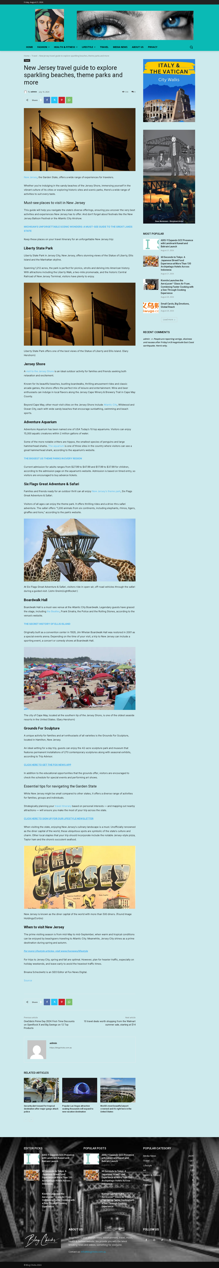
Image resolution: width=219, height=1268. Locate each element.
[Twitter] (54, 100)
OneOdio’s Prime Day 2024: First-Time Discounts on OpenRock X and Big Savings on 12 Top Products (49, 1024)
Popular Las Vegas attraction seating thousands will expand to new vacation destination (77, 1109)
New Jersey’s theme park (106, 491)
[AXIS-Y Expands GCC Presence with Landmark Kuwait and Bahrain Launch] (151, 244)
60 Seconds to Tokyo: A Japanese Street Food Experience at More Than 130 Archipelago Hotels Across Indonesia (176, 263)
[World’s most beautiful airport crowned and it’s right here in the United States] (117, 1090)
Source (28, 980)
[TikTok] (162, 1240)
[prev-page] (26, 1120)
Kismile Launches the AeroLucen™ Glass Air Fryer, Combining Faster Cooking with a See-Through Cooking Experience (177, 286)
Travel (34, 55)
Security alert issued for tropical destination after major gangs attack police (41, 1109)
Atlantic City (110, 404)
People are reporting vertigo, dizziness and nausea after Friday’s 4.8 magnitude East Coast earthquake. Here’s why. (168, 342)
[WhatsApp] (69, 100)
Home (26, 55)
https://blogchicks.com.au (61, 1048)
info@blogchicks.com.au (93, 1251)
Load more (168, 319)
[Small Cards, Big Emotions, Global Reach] (151, 307)
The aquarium (56, 445)
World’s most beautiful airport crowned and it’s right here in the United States (115, 1109)
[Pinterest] (62, 100)
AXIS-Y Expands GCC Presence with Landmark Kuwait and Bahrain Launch (177, 243)
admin (34, 91)
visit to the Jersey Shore (40, 371)
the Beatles (53, 611)
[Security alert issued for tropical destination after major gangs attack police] (41, 1090)
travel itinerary (63, 806)
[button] (191, 47)
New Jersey (30, 177)
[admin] (26, 91)
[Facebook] (47, 100)
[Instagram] (154, 1240)
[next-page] (31, 1120)
